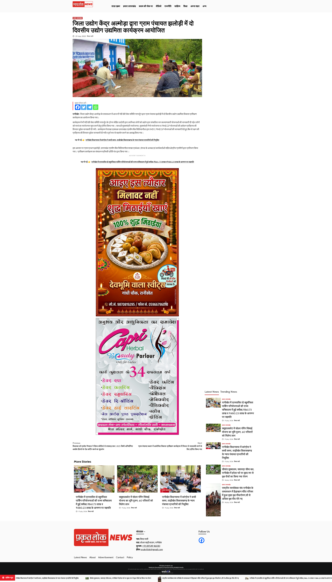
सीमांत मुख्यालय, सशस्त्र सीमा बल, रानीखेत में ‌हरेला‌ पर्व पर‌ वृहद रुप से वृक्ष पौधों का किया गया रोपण (238, 473)
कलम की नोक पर (146, 6)
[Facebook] (77, 107)
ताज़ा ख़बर (116, 6)
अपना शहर (195, 6)
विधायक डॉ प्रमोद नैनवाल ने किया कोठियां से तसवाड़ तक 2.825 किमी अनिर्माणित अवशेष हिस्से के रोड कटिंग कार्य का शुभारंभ (103, 446)
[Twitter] (83, 107)
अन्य (204, 6)
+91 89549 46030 (151, 545)
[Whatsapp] (95, 107)
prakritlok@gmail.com (152, 549)
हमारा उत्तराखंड (129, 6)
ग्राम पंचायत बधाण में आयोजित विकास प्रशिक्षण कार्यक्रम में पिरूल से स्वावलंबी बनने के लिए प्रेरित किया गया (170, 446)
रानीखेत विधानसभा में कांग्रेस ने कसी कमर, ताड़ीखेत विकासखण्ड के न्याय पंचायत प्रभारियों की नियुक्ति (179, 500)
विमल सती (90, 36)
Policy (130, 557)
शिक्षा (185, 6)
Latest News (80, 557)
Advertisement (105, 557)
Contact (120, 557)
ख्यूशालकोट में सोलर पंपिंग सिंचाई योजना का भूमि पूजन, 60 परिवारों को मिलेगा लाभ (136, 500)
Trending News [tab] (228, 391)
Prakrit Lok (169, 566)
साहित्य (177, 6)
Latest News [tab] (212, 391)
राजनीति (167, 6)
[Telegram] (89, 107)
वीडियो (158, 6)
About (92, 557)
